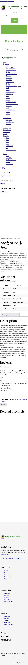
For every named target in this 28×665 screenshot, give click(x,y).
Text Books (6, 595)
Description (5, 315)
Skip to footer (10, 1)
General (6, 579)
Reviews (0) (14, 315)
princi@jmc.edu (4, 554)
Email (2, 380)
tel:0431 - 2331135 (15, 558)
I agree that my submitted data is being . (14, 400)
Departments (5, 238)
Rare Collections (18, 49)
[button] (4, 234)
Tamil (9, 238)
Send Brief (3, 183)
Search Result (11, 49)
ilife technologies (23, 663)
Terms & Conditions (9, 601)
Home (6, 49)
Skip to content (3, 1)
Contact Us (6, 597)
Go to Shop (3, 191)
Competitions (7, 577)
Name (2, 377)
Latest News (7, 593)
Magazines (7, 573)
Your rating (3, 388)
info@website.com (5, 176)
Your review (4, 390)
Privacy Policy (7, 599)
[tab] (6, 315)
